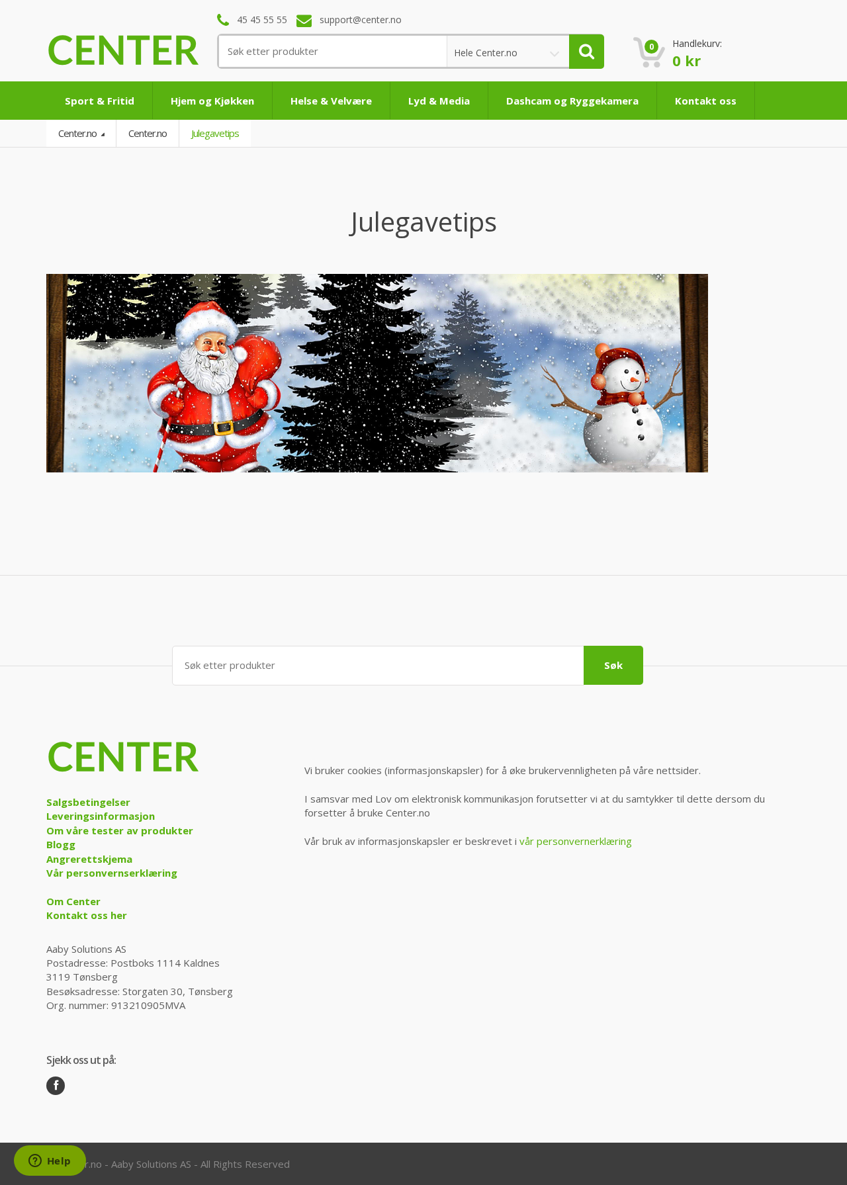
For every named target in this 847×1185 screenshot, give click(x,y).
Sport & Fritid (99, 100)
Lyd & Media (439, 100)
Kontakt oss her (86, 915)
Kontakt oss (705, 100)
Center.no (78, 133)
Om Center (73, 901)
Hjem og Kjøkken (212, 100)
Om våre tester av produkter (119, 830)
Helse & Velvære (331, 100)
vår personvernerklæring (575, 841)
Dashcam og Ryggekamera (572, 100)
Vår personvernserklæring (111, 872)
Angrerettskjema (89, 858)
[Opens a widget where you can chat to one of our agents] (49, 1161)
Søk (613, 665)
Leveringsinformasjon (100, 815)
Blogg (60, 844)
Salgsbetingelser (88, 802)
